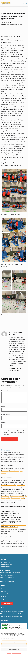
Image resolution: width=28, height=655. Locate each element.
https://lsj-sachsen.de (7, 575)
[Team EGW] (21, 482)
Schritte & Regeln (6, 594)
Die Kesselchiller (14, 480)
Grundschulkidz (5, 480)
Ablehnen (14, 646)
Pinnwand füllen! (7, 603)
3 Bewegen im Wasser (8, 515)
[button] (26, 630)
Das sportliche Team (14, 471)
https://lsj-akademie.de (7, 578)
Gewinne (3, 596)
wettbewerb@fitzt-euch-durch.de (10, 572)
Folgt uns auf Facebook (7, 581)
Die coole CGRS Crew (20, 491)
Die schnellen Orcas (12, 482)
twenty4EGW (4, 493)
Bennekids (21, 480)
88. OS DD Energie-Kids (7, 468)
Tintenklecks (4, 546)
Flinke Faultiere (16, 489)
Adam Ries (4, 482)
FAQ (2, 599)
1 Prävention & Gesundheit (9, 511)
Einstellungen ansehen (14, 649)
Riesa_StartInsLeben (13, 546)
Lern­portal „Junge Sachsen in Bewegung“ (12, 611)
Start (2, 589)
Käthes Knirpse (5, 496)
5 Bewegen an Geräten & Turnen (10, 519)
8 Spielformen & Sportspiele (9, 526)
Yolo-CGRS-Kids (5, 485)
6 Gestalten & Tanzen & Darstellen (11, 521)
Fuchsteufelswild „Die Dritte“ (8, 502)
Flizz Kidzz (11, 491)
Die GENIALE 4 (19, 493)
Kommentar (5, 390)
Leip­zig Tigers (20, 487)
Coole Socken (12, 487)
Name (3, 406)
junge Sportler (4, 487)
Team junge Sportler (6, 22)
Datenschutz (9, 653)
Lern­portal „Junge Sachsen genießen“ (11, 616)
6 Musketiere (8, 500)
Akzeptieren (14, 642)
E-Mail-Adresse (6, 414)
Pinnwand (4, 591)
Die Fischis (16, 468)
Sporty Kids (21, 496)
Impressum (19, 653)
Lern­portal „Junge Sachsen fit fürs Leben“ (12, 614)
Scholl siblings (23, 546)
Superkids (8, 498)
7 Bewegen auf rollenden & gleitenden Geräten (13, 523)
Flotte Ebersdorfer (15, 498)
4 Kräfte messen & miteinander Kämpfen (12, 24)
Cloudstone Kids (14, 496)
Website (3, 423)
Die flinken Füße (17, 500)
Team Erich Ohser (21, 485)
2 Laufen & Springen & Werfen (10, 513)
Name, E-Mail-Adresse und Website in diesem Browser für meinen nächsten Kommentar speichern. (15, 432)
